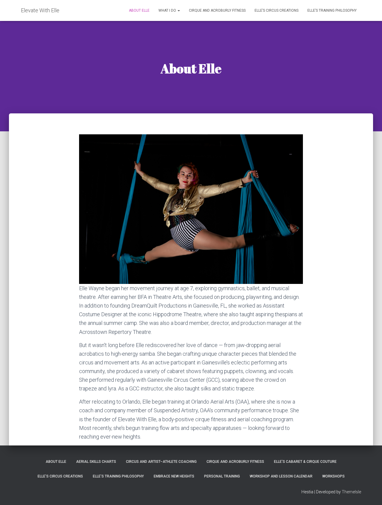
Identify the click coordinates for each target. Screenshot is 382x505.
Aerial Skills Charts (96, 462)
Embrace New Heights (174, 476)
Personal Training (222, 476)
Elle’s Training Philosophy (332, 10)
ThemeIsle (351, 491)
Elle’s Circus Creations (276, 10)
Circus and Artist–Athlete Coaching (161, 462)
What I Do (167, 10)
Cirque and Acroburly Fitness (217, 10)
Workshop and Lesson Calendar (281, 476)
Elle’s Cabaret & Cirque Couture (305, 462)
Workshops (333, 476)
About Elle (139, 10)
